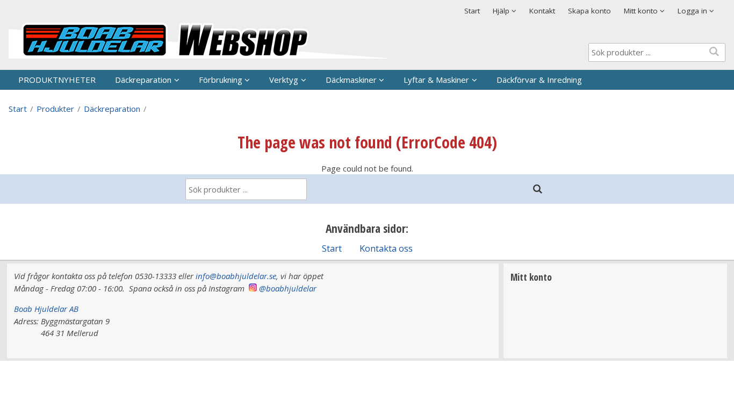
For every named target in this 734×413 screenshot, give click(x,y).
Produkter (55, 108)
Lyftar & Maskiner (436, 79)
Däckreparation (143, 79)
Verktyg (283, 79)
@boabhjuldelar (287, 288)
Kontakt (542, 11)
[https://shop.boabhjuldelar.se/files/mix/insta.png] (253, 288)
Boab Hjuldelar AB (46, 308)
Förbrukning (220, 79)
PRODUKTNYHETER (57, 79)
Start (472, 11)
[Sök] (537, 189)
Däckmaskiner (351, 79)
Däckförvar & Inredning (539, 79)
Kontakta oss (386, 248)
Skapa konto (589, 11)
